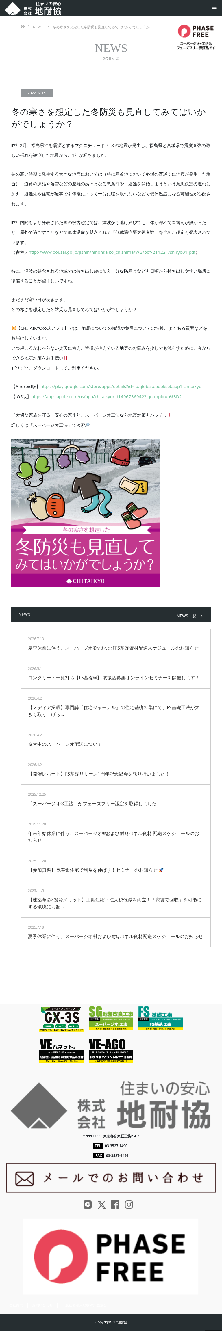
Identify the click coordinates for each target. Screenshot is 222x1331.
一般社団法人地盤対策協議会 (84, 1305)
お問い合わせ (42, 1305)
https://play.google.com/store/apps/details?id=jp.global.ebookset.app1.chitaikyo (120, 386)
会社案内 (16, 1305)
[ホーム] (22, 18)
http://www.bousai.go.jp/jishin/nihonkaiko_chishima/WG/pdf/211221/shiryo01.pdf (112, 252)
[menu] (214, 8)
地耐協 (121, 1322)
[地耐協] (33, 7)
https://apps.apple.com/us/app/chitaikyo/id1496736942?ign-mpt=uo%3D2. (107, 396)
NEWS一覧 (186, 615)
